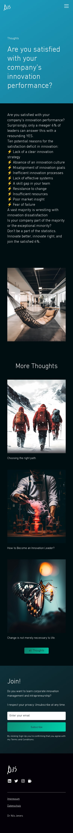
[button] (65, 6)
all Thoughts (36, 650)
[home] (7, 6)
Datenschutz (14, 806)
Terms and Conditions (22, 740)
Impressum (13, 799)
